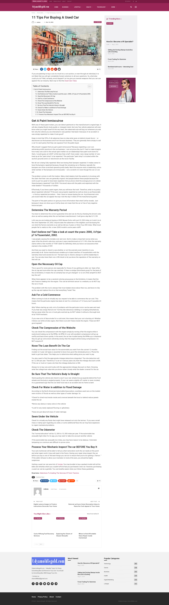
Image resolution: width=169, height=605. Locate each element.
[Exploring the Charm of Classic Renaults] (66, 524)
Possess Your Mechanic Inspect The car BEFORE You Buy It (57, 114)
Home (50, 1)
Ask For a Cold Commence (46, 98)
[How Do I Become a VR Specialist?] (120, 30)
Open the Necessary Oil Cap (46, 96)
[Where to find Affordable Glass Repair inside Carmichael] (89, 524)
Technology (101, 7)
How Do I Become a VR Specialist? (119, 42)
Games (106, 567)
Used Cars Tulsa (71, 81)
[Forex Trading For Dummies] (72, 584)
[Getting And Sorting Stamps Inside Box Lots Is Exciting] (72, 575)
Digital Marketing (109, 579)
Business (65, 7)
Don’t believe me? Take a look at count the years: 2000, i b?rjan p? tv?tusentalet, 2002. (64, 94)
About (64, 1)
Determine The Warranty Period (48, 91)
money (60, 464)
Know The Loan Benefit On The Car (48, 103)
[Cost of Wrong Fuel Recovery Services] (44, 524)
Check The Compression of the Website (50, 101)
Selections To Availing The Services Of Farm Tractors (59, 473)
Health (88, 7)
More (113, 7)
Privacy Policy (57, 1)
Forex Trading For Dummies (117, 59)
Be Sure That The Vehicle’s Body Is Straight (51, 105)
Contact (69, 1)
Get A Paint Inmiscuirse (42, 89)
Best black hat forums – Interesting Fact (120, 67)
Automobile (97, 22)
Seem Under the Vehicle (45, 110)
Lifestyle (77, 7)
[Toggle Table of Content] (88, 86)
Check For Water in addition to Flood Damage (52, 107)
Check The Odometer (45, 112)
